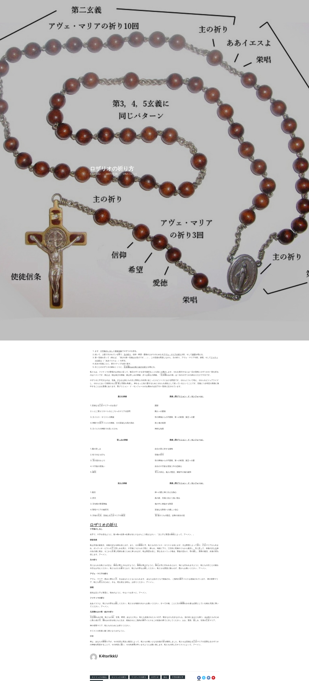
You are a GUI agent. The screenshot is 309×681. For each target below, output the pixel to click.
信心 (165, 677)
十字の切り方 (177, 677)
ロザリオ (155, 677)
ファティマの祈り (138, 677)
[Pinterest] (213, 678)
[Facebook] (199, 678)
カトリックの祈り (119, 677)
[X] (204, 678)
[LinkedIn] (208, 678)
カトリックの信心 (99, 677)
